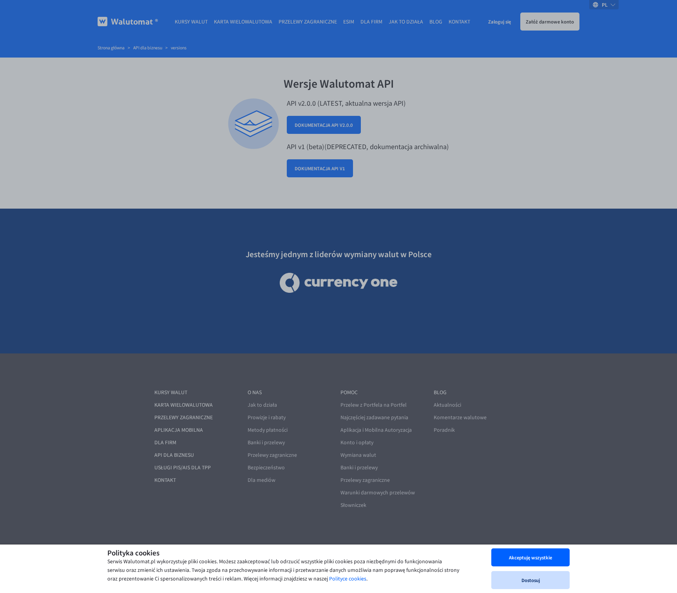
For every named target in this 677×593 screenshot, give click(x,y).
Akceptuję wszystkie (530, 557)
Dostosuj (530, 580)
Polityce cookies (347, 578)
